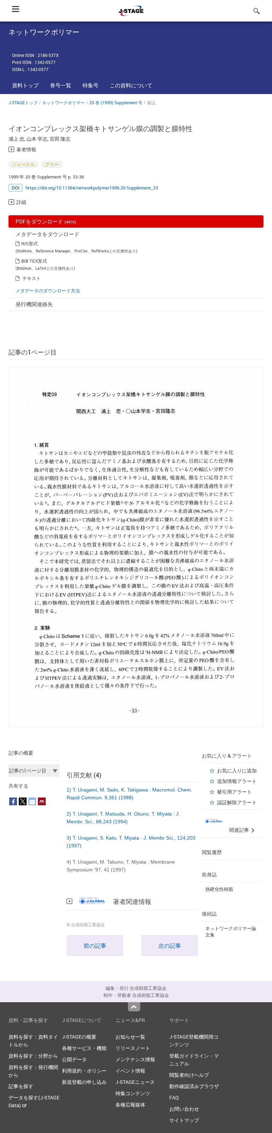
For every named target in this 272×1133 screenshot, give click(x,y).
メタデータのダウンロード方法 (48, 290)
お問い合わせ (184, 1108)
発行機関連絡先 (34, 304)
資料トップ (25, 85)
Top (134, 1006)
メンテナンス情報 (135, 1059)
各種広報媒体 (130, 1104)
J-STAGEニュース (135, 1082)
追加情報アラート (237, 781)
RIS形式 (29, 243)
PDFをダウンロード (46, 221)
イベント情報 (130, 1070)
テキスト (31, 278)
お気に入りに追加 (237, 770)
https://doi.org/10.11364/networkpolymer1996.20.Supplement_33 (92, 188)
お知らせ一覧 (130, 1036)
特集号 (90, 85)
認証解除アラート (237, 802)
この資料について (131, 85)
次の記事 (169, 946)
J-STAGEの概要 (79, 1036)
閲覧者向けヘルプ (189, 1074)
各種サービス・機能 (84, 1048)
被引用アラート (234, 791)
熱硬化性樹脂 (219, 889)
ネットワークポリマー (63, 102)
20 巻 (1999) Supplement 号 (115, 102)
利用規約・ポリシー (84, 1070)
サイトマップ (184, 1120)
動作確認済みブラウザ (194, 1086)
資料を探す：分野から (33, 1055)
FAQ (174, 1097)
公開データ (74, 1059)
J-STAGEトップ (23, 102)
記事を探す (20, 1086)
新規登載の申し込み (84, 1082)
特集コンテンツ (132, 1093)
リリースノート (132, 1048)
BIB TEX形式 (34, 261)
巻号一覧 (60, 85)
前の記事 (95, 946)
